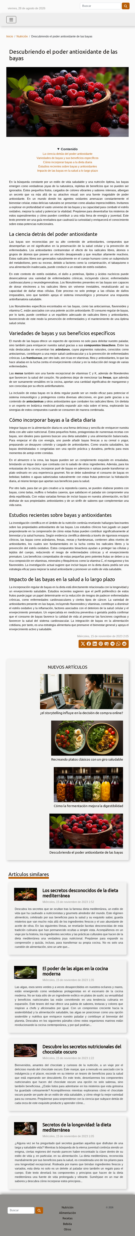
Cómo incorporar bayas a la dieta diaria (67, 162)
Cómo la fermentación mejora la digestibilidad (88, 806)
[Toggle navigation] (11, 19)
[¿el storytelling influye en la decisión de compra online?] (81, 691)
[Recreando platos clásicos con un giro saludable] (87, 738)
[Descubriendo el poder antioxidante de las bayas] (86, 831)
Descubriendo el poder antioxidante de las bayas (86, 852)
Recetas (68, 1218)
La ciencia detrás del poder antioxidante (67, 153)
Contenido (69, 149)
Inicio (9, 36)
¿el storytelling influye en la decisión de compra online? (81, 713)
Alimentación (67, 1212)
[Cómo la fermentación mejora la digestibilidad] (88, 784)
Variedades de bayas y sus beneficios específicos (67, 158)
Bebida (67, 1223)
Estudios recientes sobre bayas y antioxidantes (67, 166)
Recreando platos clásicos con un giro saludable (87, 759)
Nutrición (22, 36)
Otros (67, 1229)
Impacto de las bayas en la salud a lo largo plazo (67, 170)
